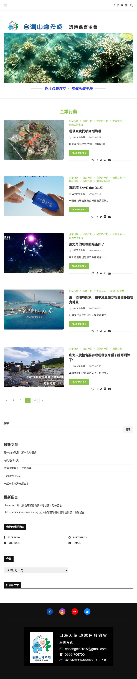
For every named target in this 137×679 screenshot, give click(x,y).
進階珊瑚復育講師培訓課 (35, 505)
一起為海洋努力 (12, 475)
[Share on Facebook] (97, 160)
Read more (78, 153)
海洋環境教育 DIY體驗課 (17, 468)
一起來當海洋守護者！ (16, 483)
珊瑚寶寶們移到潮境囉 (85, 131)
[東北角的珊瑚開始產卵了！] (34, 253)
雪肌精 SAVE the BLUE (86, 188)
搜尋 (6, 423)
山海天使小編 (78, 137)
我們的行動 (102, 121)
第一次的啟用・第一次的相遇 (20, 452)
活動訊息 (87, 181)
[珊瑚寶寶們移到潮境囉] (34, 140)
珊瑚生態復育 (76, 124)
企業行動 (73, 121)
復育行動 (87, 121)
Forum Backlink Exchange (21, 512)
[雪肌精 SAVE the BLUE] (34, 196)
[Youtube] (122, 5)
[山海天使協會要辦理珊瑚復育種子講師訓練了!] (34, 367)
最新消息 (73, 181)
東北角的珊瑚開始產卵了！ (88, 244)
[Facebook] (114, 5)
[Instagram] (118, 5)
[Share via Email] (109, 160)
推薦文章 (117, 121)
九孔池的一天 (11, 460)
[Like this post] (93, 160)
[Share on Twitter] (101, 160)
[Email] (126, 5)
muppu (10, 505)
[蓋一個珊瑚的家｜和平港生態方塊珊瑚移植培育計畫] (34, 310)
